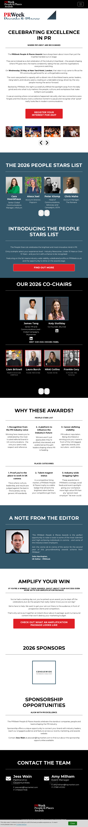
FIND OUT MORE (44, 267)
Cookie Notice (21, 824)
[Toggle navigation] (81, 4)
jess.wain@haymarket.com (26, 787)
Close (72, 823)
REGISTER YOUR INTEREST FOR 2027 (44, 113)
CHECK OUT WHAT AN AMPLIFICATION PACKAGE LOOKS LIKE (44, 623)
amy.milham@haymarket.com (66, 785)
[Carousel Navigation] (44, 143)
